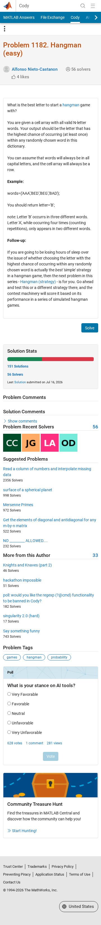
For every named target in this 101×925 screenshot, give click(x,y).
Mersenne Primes (18, 504)
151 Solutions (17, 366)
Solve (89, 328)
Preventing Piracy (17, 874)
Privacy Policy (63, 866)
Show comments (22, 421)
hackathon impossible (22, 580)
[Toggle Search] (83, 6)
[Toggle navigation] (4, 28)
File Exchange (53, 17)
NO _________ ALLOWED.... (25, 540)
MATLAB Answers (19, 17)
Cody (24, 6)
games (12, 657)
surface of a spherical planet (27, 490)
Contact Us (11, 882)
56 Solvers (15, 375)
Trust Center (13, 866)
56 (95, 427)
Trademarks (37, 866)
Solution (20, 382)
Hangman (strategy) (38, 281)
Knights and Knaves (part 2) (27, 565)
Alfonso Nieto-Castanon (35, 69)
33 (95, 555)
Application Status (49, 874)
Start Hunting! (24, 830)
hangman (71, 105)
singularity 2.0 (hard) (21, 616)
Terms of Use (79, 874)
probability (59, 657)
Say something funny (21, 631)
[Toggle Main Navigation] (93, 6)
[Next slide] (91, 17)
